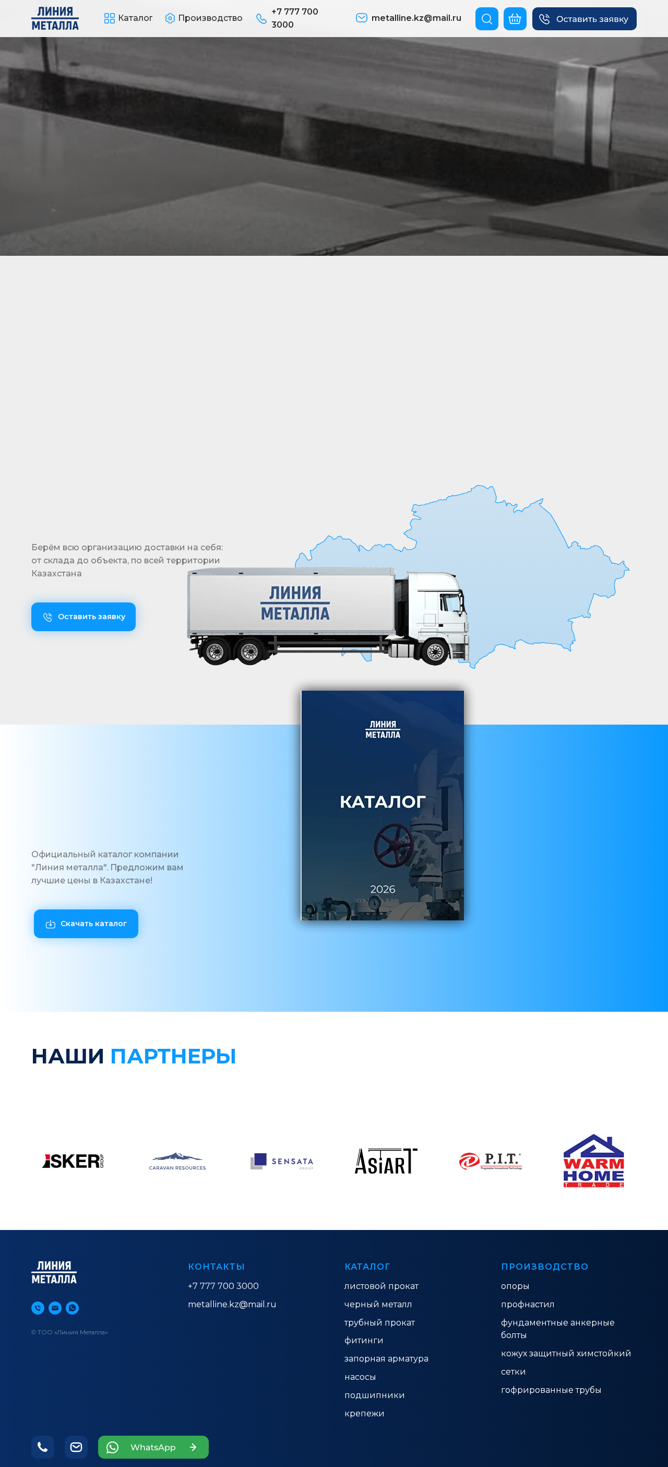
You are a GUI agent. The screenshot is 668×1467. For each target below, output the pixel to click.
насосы (360, 1377)
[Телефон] (37, 1308)
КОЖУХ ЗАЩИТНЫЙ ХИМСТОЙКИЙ (566, 1353)
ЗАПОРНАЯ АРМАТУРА (386, 1359)
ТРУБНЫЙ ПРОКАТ (379, 1323)
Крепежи (364, 1413)
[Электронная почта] (55, 1308)
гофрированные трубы (551, 1390)
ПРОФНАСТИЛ (528, 1304)
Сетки (513, 1372)
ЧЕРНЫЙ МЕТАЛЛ (378, 1304)
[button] (584, 18)
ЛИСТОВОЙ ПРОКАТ (381, 1286)
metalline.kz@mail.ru (232, 1304)
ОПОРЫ (515, 1286)
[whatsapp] (72, 1308)
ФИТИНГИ (364, 1340)
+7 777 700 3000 (223, 1286)
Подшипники (374, 1395)
